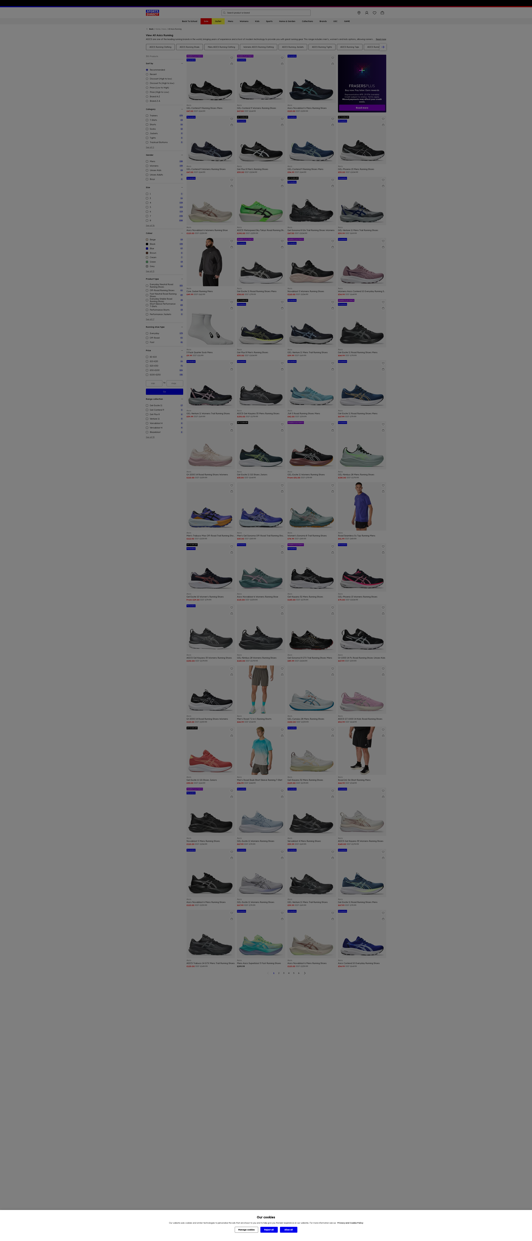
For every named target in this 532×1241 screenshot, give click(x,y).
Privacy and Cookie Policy (350, 1223)
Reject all (269, 1229)
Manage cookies (246, 1229)
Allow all (288, 1229)
